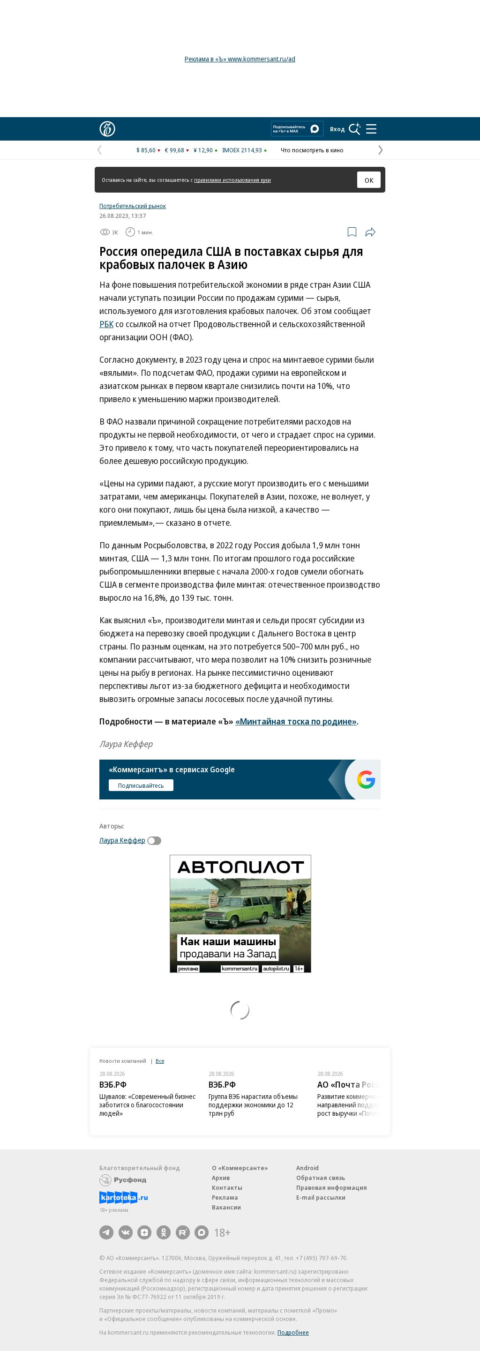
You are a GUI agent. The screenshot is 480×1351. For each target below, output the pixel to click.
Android (307, 1168)
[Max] (202, 1232)
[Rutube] (183, 1232)
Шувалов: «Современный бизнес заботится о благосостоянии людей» (147, 1105)
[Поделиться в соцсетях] (370, 232)
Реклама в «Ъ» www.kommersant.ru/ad (240, 58)
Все (160, 1060)
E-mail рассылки (320, 1197)
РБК (106, 323)
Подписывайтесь (141, 785)
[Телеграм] (106, 1232)
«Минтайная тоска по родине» (296, 721)
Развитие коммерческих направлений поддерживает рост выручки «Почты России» (362, 1105)
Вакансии (226, 1207)
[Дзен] (144, 1232)
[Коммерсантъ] (107, 129)
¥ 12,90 (203, 150)
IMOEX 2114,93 (242, 150)
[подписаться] (156, 840)
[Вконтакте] (126, 1232)
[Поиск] (355, 129)
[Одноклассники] (164, 1232)
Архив (221, 1177)
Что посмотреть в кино (312, 150)
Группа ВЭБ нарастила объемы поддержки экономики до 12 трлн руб (253, 1105)
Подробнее (293, 1332)
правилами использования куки (232, 179)
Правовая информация (331, 1187)
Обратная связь (320, 1177)
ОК (369, 180)
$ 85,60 (146, 150)
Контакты (227, 1187)
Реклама (225, 1197)
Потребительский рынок (132, 206)
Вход (337, 129)
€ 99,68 (174, 150)
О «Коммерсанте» (240, 1168)
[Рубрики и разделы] (371, 129)
